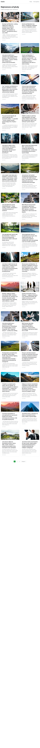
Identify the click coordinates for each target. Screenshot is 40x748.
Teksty (30, 1)
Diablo (3, 1)
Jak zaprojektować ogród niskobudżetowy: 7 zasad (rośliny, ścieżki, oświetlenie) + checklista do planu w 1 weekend (10, 207)
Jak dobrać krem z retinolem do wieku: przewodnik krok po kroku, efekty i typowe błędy (30, 415)
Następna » (24, 461)
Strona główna (36, 1)
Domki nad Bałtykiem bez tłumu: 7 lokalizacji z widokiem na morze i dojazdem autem (29, 25)
